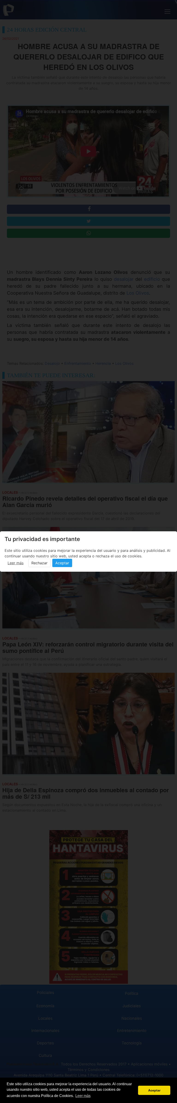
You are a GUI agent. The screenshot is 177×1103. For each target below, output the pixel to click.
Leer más (16, 563)
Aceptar (62, 563)
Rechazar (39, 563)
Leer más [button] (83, 1096)
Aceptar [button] (154, 1090)
